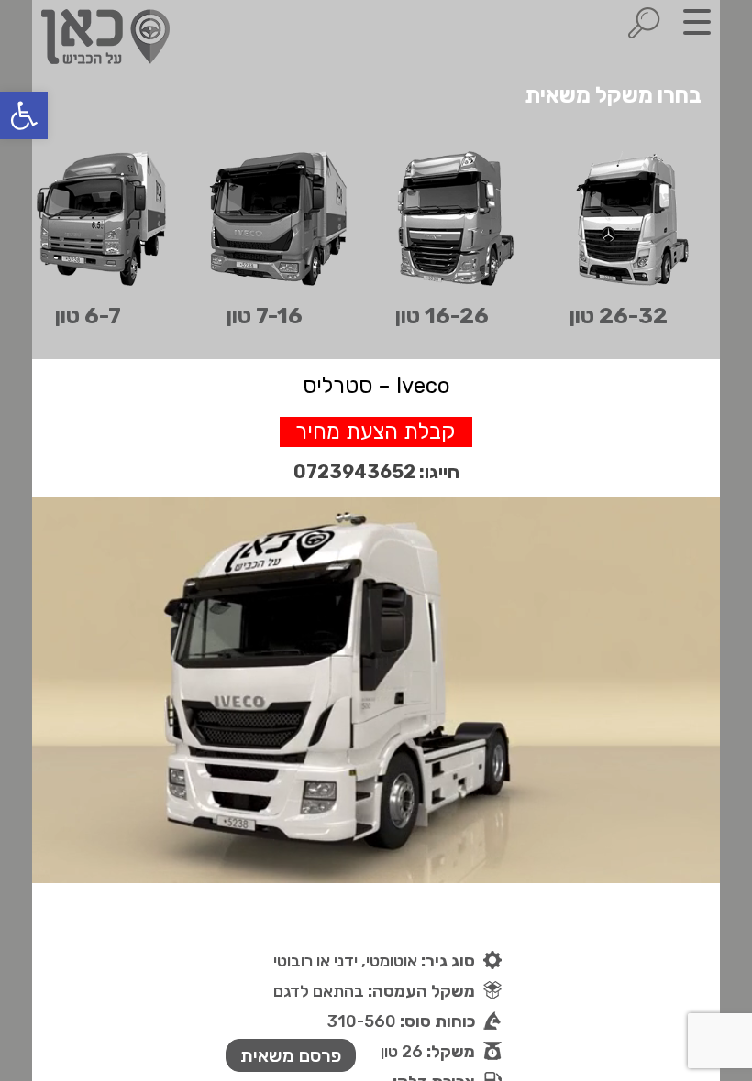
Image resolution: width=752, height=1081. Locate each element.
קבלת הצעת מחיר (375, 431)
